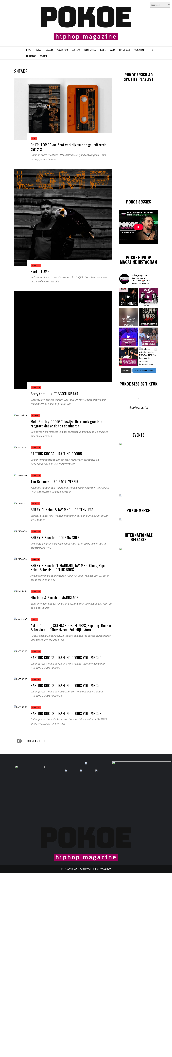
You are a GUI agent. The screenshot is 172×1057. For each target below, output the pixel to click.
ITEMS (101, 49)
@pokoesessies (138, 407)
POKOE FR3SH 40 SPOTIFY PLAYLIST (138, 77)
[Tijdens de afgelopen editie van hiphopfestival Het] (148, 337)
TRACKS (38, 49)
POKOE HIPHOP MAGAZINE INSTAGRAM (138, 259)
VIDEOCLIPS (48, 49)
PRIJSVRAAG (31, 56)
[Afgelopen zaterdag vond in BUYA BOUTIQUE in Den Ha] (148, 356)
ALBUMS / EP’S (62, 49)
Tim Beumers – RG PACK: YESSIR (54, 481)
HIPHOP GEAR (124, 49)
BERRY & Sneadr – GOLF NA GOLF (55, 537)
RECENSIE (35, 415)
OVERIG (112, 49)
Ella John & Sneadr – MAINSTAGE (54, 597)
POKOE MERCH (138, 49)
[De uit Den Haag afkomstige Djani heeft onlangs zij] (128, 337)
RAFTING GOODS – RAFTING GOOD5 (56, 454)
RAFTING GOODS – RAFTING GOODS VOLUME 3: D (66, 657)
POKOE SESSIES (90, 49)
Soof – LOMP (40, 271)
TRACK (34, 619)
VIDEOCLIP (35, 503)
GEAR (33, 139)
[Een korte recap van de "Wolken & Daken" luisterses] (128, 317)
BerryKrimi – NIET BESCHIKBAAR (54, 394)
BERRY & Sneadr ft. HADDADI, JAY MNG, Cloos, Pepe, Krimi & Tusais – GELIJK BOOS (68, 567)
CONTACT (43, 56)
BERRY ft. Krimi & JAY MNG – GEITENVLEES (62, 509)
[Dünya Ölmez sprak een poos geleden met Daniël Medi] (148, 297)
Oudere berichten (36, 741)
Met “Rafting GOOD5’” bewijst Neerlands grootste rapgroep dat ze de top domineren (66, 424)
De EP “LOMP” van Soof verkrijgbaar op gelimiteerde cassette (68, 147)
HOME (28, 49)
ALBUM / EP (36, 265)
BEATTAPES (76, 49)
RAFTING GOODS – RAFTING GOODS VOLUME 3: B (66, 713)
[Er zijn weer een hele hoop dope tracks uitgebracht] (148, 317)
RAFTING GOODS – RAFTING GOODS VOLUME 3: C (66, 685)
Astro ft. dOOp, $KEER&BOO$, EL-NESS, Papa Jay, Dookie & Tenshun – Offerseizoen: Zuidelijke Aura (71, 627)
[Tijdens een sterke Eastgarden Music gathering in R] (128, 356)
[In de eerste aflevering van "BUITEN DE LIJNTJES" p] (128, 297)
